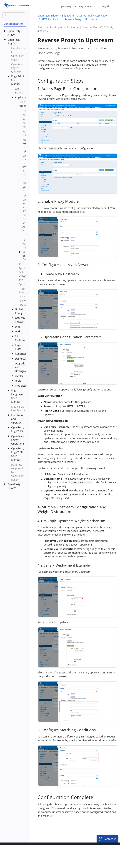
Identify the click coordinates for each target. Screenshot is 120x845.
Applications (102, 15)
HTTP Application (51, 19)
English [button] (106, 6)
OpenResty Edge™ (48, 15)
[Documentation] (10, 5)
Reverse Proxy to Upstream (81, 19)
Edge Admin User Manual (77, 15)
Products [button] (90, 6)
